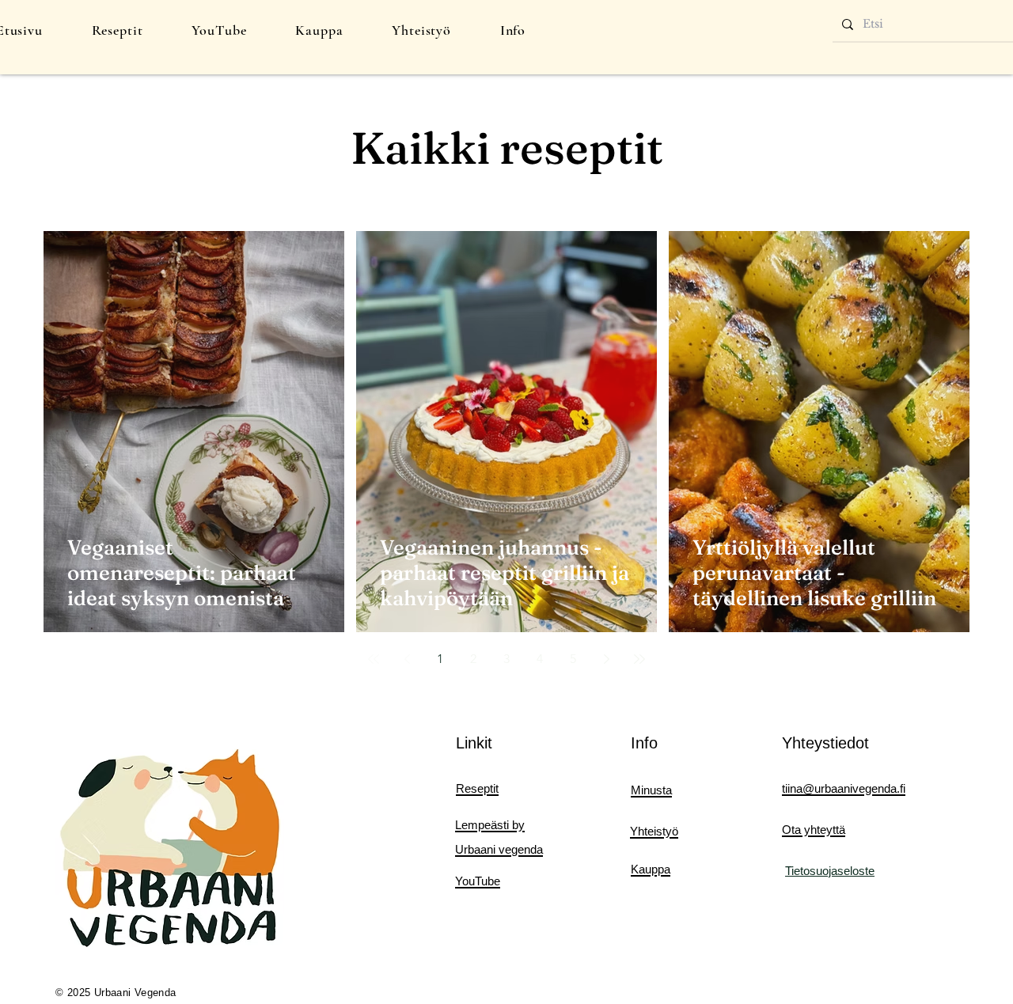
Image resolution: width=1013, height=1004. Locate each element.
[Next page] (606, 659)
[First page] (373, 659)
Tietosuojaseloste (830, 870)
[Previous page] (407, 659)
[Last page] (639, 659)
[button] (117, 30)
